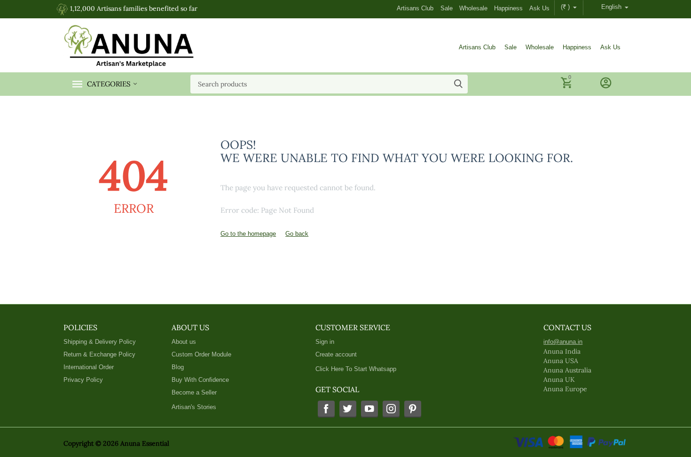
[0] (567, 87)
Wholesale (473, 8)
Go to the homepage (248, 233)
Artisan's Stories (194, 407)
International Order (88, 367)
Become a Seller (194, 392)
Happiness (508, 8)
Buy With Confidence (200, 379)
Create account (336, 354)
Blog (178, 367)
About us (184, 341)
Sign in (324, 341)
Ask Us (539, 8)
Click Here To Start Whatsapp (355, 368)
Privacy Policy (83, 379)
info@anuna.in (562, 341)
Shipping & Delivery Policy (99, 341)
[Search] (458, 84)
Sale (446, 8)
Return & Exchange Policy (99, 354)
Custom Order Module (201, 354)
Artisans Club (415, 8)
